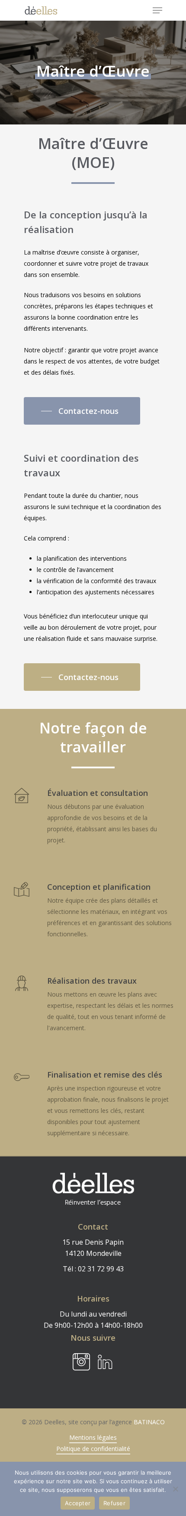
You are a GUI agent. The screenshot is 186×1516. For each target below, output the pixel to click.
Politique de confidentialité (93, 1449)
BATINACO (149, 1422)
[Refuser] (175, 1489)
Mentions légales (93, 1437)
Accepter (77, 1503)
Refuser (114, 1503)
